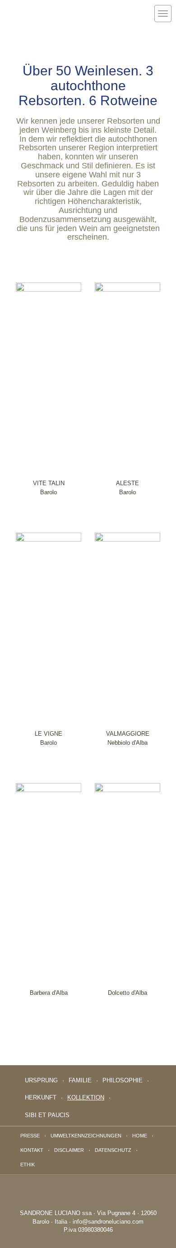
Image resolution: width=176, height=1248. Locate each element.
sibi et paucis (47, 1115)
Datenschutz (113, 1150)
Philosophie (122, 1080)
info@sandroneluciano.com (108, 1221)
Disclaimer (69, 1150)
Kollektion (85, 1097)
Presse (30, 1135)
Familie (80, 1080)
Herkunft (40, 1097)
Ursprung (41, 1080)
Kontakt (31, 1150)
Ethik (27, 1164)
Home (139, 1135)
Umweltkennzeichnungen (86, 1135)
